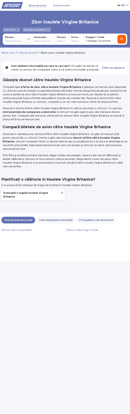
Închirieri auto (61, 5)
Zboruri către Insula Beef (16, 230)
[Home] (12, 5)
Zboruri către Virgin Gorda (82, 230)
